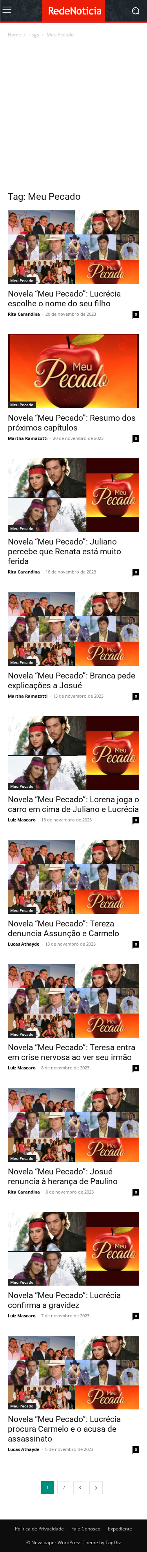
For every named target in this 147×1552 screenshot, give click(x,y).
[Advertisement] (73, 116)
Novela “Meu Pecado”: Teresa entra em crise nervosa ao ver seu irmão (71, 1052)
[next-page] (96, 1487)
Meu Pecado (21, 280)
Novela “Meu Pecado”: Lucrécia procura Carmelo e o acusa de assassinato (64, 1429)
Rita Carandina (24, 314)
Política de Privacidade (39, 1528)
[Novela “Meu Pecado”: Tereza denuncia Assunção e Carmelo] (73, 876)
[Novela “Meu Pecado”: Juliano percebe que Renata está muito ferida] (73, 495)
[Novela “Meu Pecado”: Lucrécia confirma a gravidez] (73, 1249)
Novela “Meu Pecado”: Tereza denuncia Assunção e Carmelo (63, 928)
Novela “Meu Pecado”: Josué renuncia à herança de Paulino (63, 1176)
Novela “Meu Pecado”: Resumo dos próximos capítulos (72, 422)
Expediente (120, 1528)
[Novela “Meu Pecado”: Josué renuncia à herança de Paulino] (73, 1124)
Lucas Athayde (24, 944)
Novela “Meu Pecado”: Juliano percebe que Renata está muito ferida (64, 551)
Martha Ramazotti (27, 438)
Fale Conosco (85, 1528)
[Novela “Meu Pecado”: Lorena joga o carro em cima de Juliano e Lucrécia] (73, 753)
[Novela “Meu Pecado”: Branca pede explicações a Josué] (73, 629)
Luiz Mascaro (22, 820)
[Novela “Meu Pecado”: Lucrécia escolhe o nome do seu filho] (73, 247)
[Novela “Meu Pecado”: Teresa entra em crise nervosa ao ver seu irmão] (73, 1001)
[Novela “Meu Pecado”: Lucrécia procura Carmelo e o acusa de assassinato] (73, 1372)
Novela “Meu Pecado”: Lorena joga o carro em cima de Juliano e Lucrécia (73, 804)
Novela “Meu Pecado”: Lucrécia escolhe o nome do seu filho (64, 298)
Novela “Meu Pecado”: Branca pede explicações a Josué (71, 680)
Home (14, 34)
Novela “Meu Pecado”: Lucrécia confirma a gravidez (64, 1300)
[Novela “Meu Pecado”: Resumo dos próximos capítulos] (73, 371)
